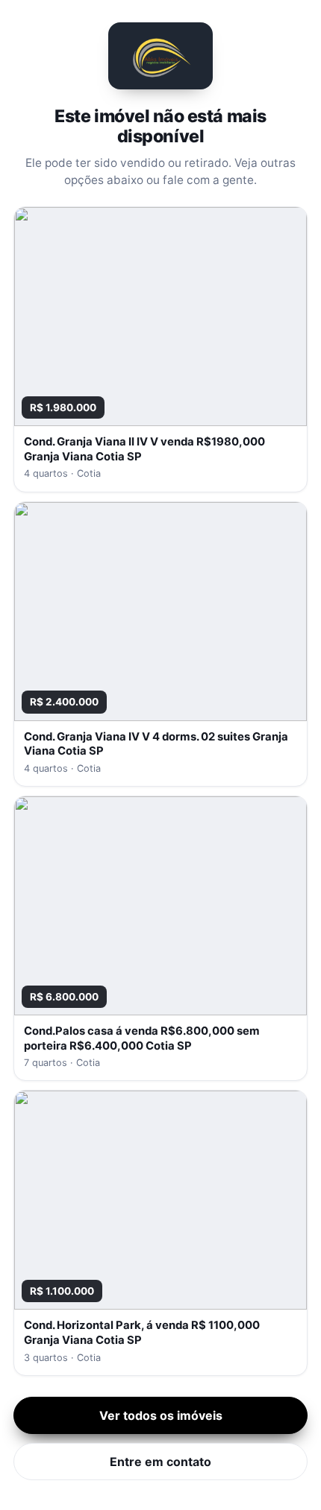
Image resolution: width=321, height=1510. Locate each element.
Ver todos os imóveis (160, 1415)
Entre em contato (160, 1461)
